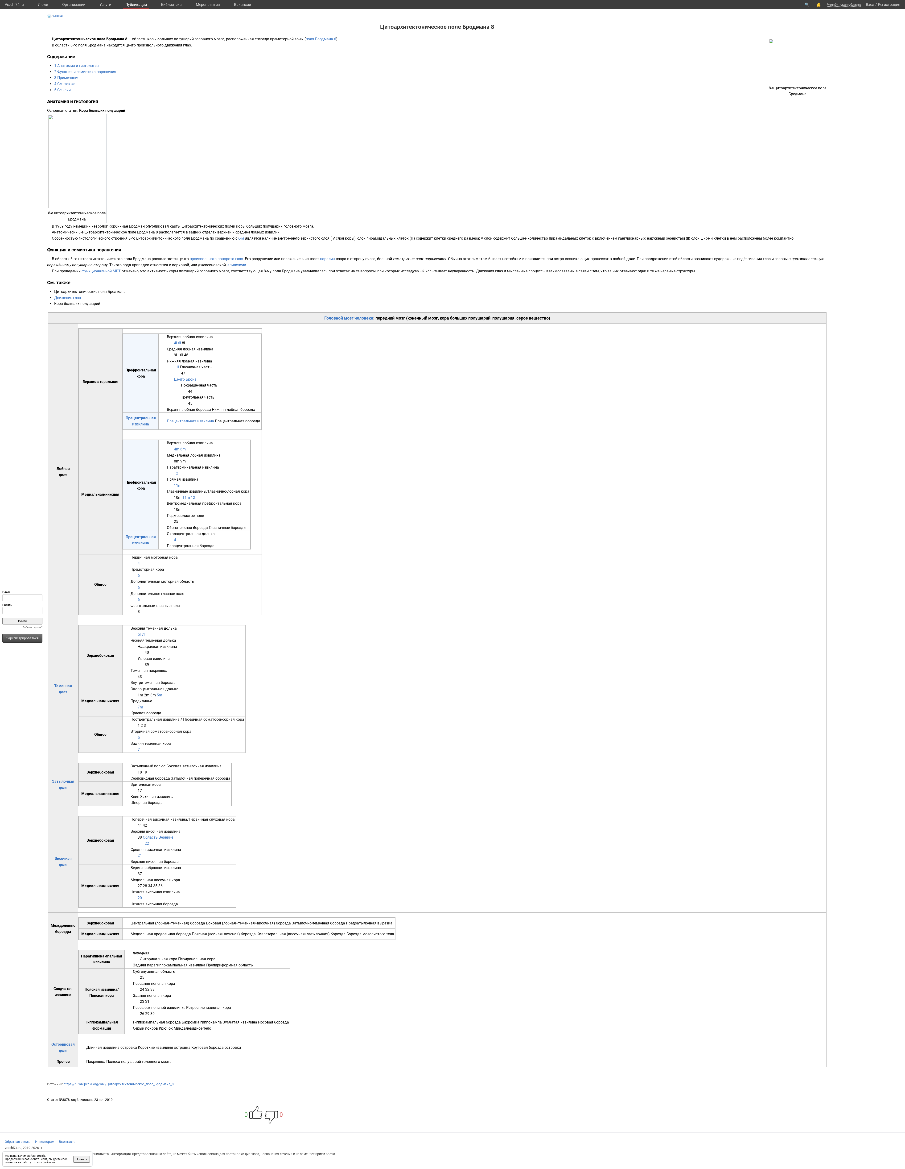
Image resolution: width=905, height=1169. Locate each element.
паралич (327, 259)
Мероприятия (208, 4)
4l (175, 343)
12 (176, 473)
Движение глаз (67, 297)
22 (147, 843)
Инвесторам (44, 1142)
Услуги (105, 4)
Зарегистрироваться (22, 638)
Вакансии (242, 4)
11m (177, 485)
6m (183, 449)
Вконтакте (67, 1142)
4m (176, 449)
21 (140, 855)
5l (139, 634)
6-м (241, 238)
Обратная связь (17, 1142)
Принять (81, 1159)
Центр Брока (185, 379)
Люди (43, 4)
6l (179, 343)
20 (140, 898)
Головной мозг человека (348, 318)
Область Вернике (158, 837)
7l (143, 634)
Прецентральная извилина (190, 421)
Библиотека (171, 4)
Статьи (58, 15)
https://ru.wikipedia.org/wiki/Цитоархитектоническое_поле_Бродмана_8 (119, 1084)
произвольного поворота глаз (216, 259)
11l (176, 367)
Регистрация (889, 4)
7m (140, 707)
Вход (870, 4)
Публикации (136, 4)
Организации (73, 4)
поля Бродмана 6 (321, 39)
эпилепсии (236, 265)
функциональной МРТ (101, 271)
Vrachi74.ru (14, 4)
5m (159, 695)
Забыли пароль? (32, 627)
